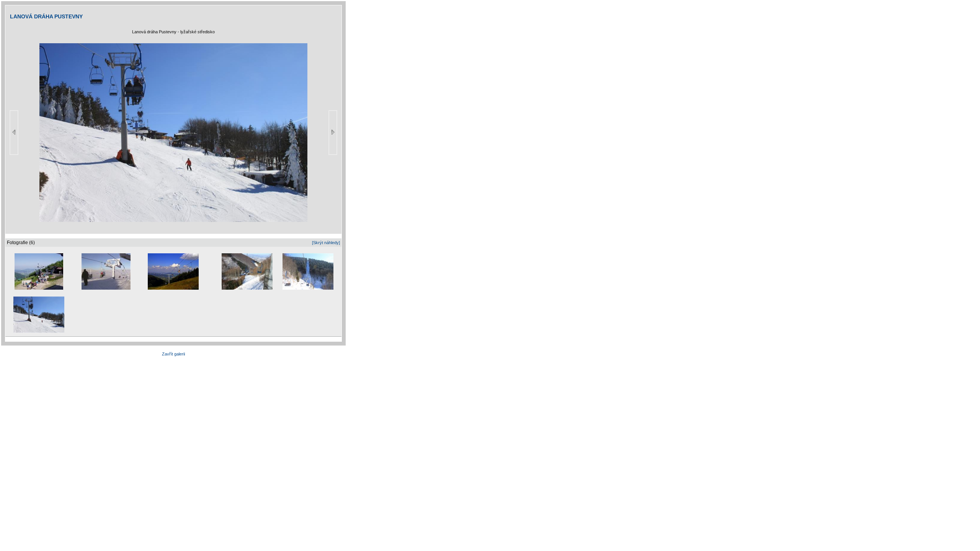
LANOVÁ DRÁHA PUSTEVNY (46, 16)
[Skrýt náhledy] (326, 242)
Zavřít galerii (173, 354)
